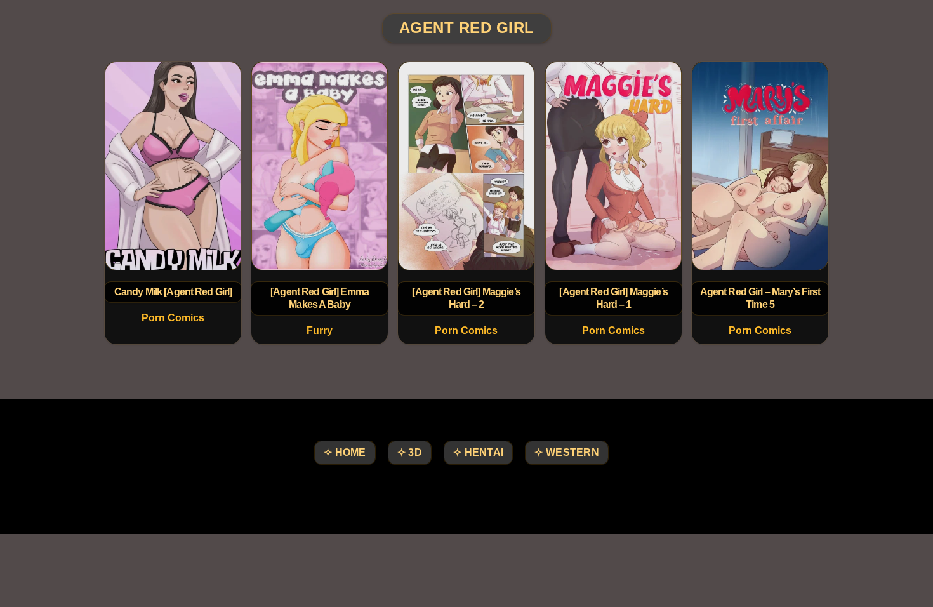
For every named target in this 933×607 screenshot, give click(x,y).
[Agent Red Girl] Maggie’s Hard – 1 (613, 298)
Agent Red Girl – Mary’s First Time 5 (759, 298)
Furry (320, 330)
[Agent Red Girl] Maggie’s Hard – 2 (466, 298)
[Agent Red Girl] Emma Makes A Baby (319, 298)
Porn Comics (173, 317)
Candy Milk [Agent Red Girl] (173, 291)
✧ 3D (409, 452)
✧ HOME (345, 452)
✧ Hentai (478, 452)
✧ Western (566, 452)
